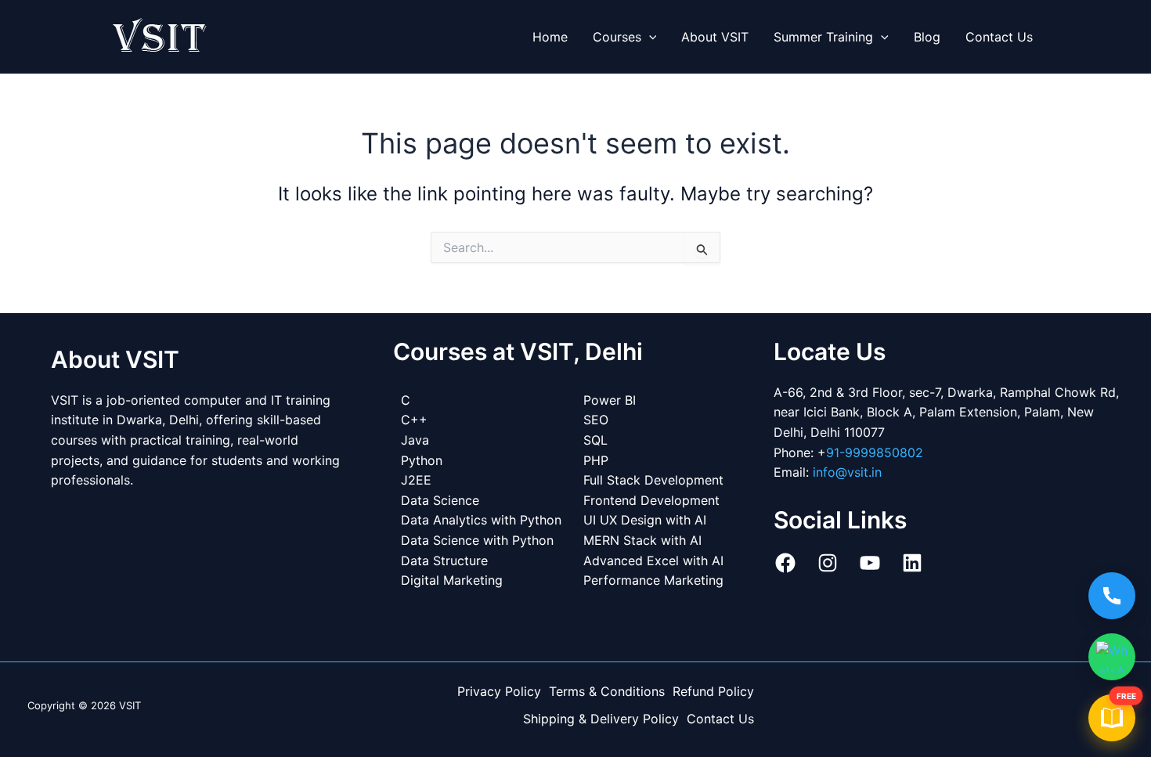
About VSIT (715, 37)
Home (550, 37)
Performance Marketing (653, 580)
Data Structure (444, 560)
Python (421, 460)
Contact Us (999, 37)
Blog (927, 37)
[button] (649, 36)
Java (415, 440)
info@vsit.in (847, 472)
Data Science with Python (477, 540)
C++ (414, 419)
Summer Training (823, 37)
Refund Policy (713, 691)
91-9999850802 (874, 452)
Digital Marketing (452, 580)
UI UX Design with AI (644, 520)
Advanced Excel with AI (653, 560)
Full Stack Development (653, 480)
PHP (595, 460)
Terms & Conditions (607, 691)
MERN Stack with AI (642, 540)
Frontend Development (651, 500)
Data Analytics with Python (481, 520)
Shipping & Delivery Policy (601, 718)
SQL (595, 440)
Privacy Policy (499, 691)
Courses (617, 37)
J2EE (416, 480)
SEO (595, 419)
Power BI (609, 400)
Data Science (440, 500)
